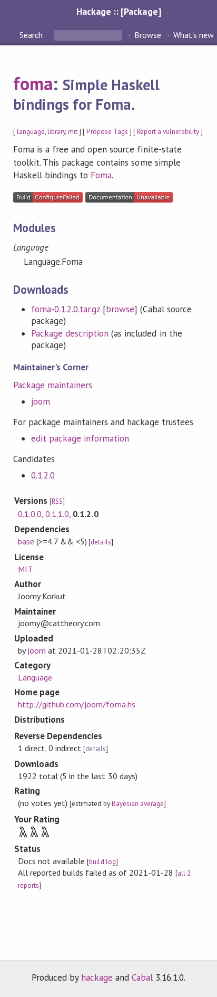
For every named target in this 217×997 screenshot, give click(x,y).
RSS (57, 501)
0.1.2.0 (43, 475)
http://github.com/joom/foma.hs (76, 704)
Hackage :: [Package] (118, 11)
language (31, 131)
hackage (97, 977)
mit (72, 131)
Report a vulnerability (168, 131)
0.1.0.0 (30, 514)
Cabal (142, 977)
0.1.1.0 (57, 514)
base (26, 541)
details (101, 542)
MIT (25, 569)
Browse (147, 35)
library (56, 131)
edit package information (80, 438)
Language (35, 677)
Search (32, 35)
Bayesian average (138, 803)
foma (33, 83)
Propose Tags (106, 131)
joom (40, 401)
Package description (69, 333)
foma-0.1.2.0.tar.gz (65, 309)
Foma (101, 175)
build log (102, 861)
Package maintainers (52, 385)
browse (120, 309)
